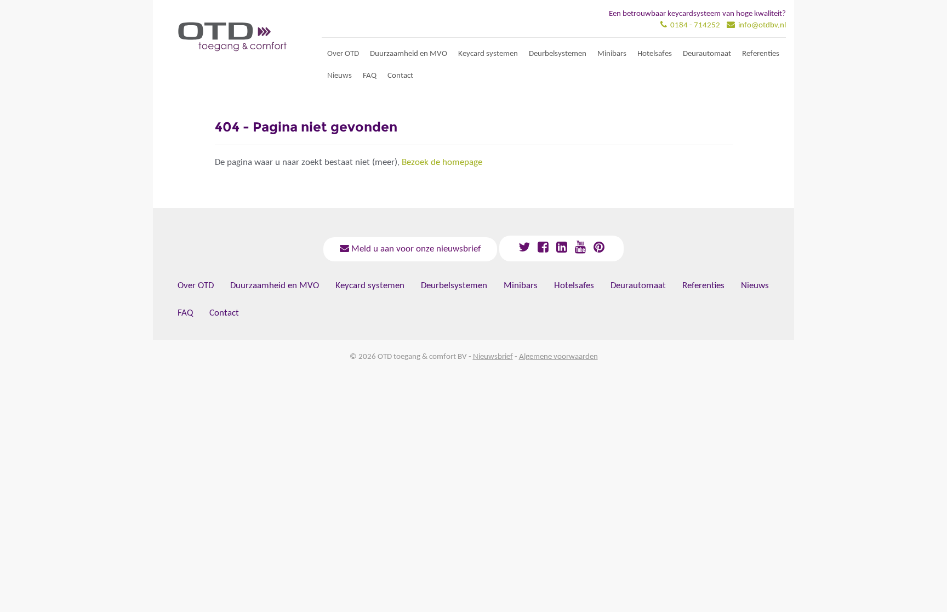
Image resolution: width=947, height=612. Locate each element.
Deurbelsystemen (557, 54)
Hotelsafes (654, 54)
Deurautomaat (707, 54)
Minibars (611, 54)
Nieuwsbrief (493, 357)
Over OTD (343, 54)
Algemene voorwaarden (558, 357)
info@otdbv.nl (762, 25)
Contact (400, 76)
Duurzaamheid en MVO (408, 54)
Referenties (760, 54)
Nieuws (339, 76)
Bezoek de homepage (442, 162)
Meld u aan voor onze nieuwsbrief (415, 249)
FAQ (369, 76)
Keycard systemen (488, 54)
